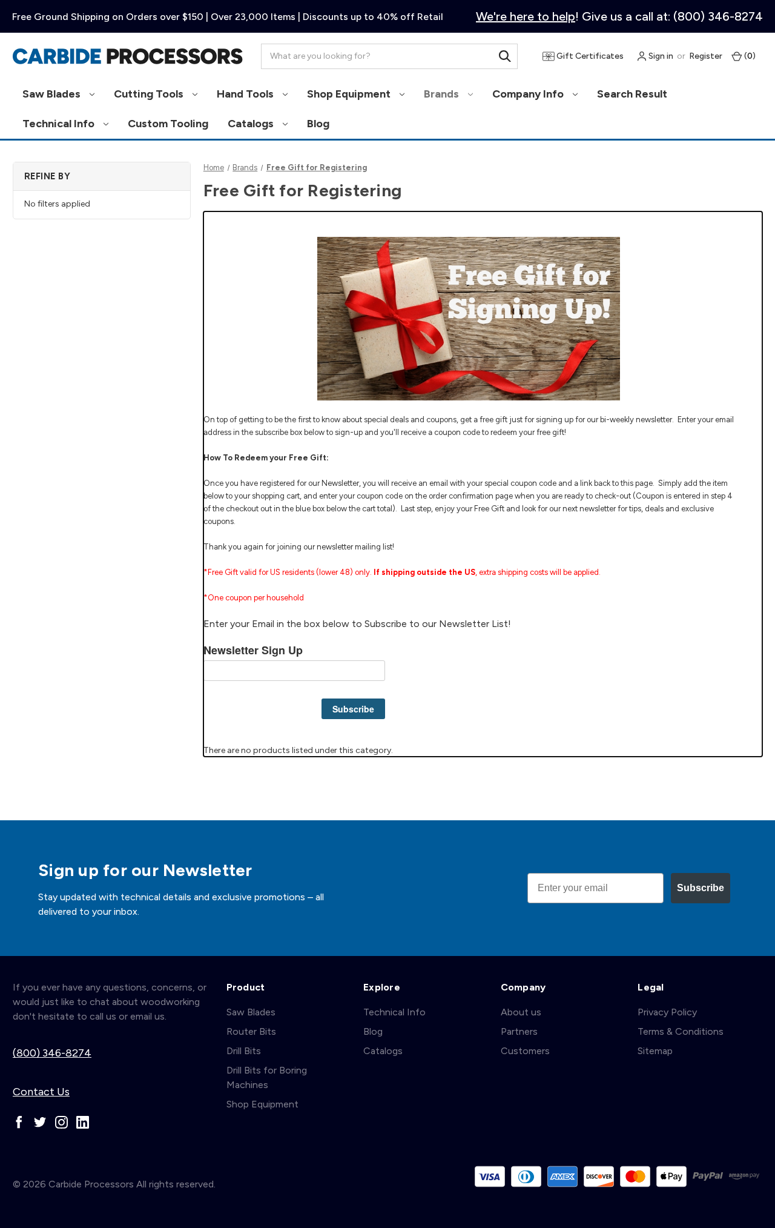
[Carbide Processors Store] (128, 56)
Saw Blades (52, 94)
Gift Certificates (589, 56)
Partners (519, 1031)
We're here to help (525, 16)
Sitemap (655, 1051)
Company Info (529, 94)
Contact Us (41, 1091)
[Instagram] (61, 1122)
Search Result (632, 94)
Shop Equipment (350, 94)
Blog (318, 123)
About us (521, 1012)
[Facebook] (19, 1122)
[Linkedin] (82, 1122)
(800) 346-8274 (52, 1053)
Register (705, 56)
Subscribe (353, 709)
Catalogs (252, 123)
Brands (442, 94)
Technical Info (59, 123)
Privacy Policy (667, 1012)
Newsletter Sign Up (253, 650)
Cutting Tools (150, 94)
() (749, 56)
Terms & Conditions (681, 1031)
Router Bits (251, 1031)
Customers (525, 1051)
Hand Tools (246, 94)
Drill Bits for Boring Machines (266, 1077)
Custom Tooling (168, 123)
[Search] (505, 56)
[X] (40, 1122)
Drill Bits (243, 1051)
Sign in (660, 56)
